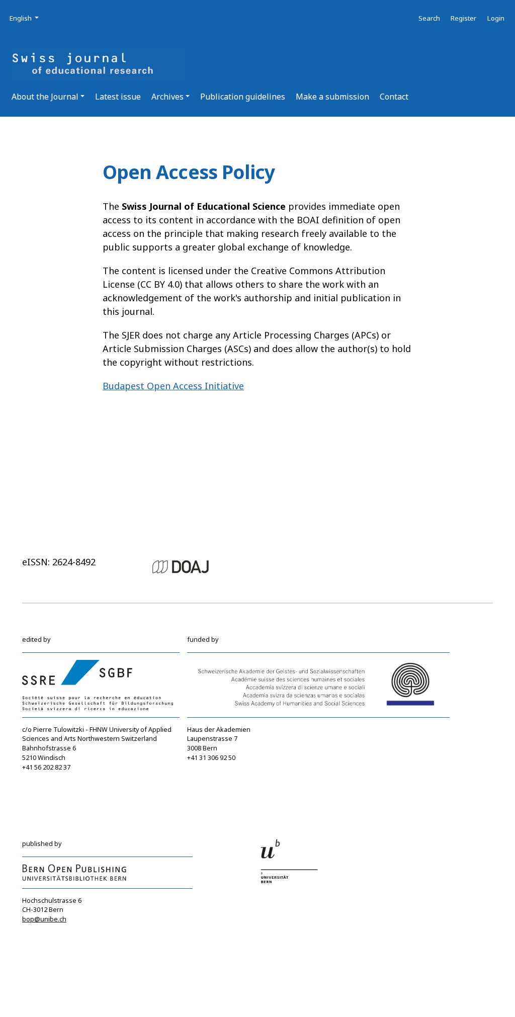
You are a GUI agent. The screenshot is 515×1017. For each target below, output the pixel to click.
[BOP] (74, 872)
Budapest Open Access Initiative (173, 386)
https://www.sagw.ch (218, 786)
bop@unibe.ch (44, 919)
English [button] (25, 18)
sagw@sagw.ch (210, 777)
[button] (48, 97)
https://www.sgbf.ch (52, 786)
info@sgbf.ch (42, 776)
